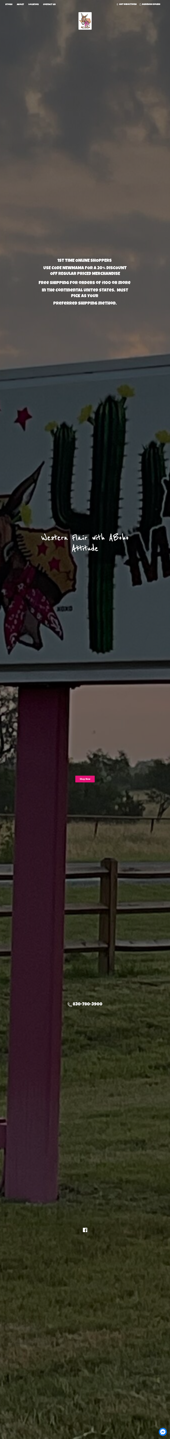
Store (8, 5)
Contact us (49, 5)
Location (33, 5)
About (20, 5)
